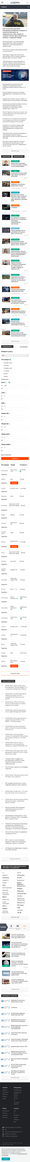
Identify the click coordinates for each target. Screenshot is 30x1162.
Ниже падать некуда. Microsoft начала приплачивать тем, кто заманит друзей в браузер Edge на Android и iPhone (14, 56)
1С (3, 872)
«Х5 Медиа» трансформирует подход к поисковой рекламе (16, 848)
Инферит (20, 888)
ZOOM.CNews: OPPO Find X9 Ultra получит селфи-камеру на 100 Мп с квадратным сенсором (15, 703)
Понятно (5, 1159)
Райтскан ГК (21, 902)
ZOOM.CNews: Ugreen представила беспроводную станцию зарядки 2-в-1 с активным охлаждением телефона (16, 687)
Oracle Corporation (5, 902)
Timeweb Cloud (8, 363)
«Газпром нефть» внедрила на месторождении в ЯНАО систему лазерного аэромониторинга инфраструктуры (14, 761)
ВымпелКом (20, 880)
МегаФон (19, 896)
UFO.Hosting (20, 875)
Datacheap (5, 877)
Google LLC (5, 880)
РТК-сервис (20, 905)
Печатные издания (16, 1103)
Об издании (5, 1111)
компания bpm (21, 893)
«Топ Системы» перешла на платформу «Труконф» (16, 767)
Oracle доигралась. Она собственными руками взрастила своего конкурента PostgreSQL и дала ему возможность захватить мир (13, 44)
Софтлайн (20, 910)
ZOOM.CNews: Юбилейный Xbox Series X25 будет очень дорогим (16, 775)
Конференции (18, 1090)
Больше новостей (15, 859)
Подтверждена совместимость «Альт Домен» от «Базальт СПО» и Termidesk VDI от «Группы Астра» (16, 817)
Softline (6, 376)
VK (14, 1113)
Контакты (5, 1117)
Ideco (4, 885)
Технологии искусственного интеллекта (19, 1033)
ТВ (14, 1100)
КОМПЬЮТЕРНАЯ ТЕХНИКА (18, 929)
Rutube (16, 1117)
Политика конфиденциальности (13, 1131)
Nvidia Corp (5, 899)
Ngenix (4, 897)
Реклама (4, 1113)
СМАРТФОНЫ (11, 928)
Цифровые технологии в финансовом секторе (18, 1001)
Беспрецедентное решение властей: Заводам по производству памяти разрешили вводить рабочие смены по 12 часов (14, 86)
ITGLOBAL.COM (8, 368)
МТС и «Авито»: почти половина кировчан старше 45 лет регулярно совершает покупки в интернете (15, 841)
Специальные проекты (17, 1092)
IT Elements (14, 1007)
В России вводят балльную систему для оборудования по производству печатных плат (14, 94)
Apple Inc (5, 875)
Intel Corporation (7, 887)
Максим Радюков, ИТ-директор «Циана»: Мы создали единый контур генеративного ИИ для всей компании (15, 113)
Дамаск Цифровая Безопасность (21, 884)
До (2, 388)
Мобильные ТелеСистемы (21, 899)
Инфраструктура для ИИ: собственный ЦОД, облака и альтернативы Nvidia (19, 1053)
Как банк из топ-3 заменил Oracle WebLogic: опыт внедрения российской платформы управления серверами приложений (15, 120)
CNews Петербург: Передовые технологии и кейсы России (19, 1040)
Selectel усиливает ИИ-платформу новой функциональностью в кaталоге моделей (15, 809)
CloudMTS (6, 365)
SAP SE (19, 872)
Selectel (6, 373)
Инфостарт (20, 891)
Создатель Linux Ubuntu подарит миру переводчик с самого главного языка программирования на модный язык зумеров (13, 127)
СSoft (18, 907)
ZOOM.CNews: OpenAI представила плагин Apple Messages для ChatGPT (15, 710)
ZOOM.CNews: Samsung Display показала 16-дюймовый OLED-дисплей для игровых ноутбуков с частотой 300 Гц (16, 737)
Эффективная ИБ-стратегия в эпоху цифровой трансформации (19, 1027)
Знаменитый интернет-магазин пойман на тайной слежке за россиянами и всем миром (15, 99)
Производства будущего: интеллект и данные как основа (18, 1072)
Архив (4, 1098)
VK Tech (19, 877)
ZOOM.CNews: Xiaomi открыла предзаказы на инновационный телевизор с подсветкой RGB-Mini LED (16, 744)
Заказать (14, 483)
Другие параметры (6, 454)
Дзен (15, 1121)
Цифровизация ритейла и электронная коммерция (18, 1020)
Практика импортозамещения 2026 (19, 1059)
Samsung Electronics (5, 911)
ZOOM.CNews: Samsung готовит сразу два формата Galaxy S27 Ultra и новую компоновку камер (16, 752)
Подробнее (4, 474)
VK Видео (16, 1115)
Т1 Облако (6, 371)
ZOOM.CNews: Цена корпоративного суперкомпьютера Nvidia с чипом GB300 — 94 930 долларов (16, 719)
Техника (16, 1098)
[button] (27, 3)
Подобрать (15, 458)
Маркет (16, 1096)
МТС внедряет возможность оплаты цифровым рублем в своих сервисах (16, 784)
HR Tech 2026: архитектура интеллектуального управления (18, 1066)
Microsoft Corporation (5, 893)
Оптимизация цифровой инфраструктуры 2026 (18, 1014)
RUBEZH (4, 908)
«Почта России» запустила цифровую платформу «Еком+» (16, 832)
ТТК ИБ (19, 912)
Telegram (16, 1119)
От (2, 385)
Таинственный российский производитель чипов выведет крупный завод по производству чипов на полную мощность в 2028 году (15, 136)
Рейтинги (5, 1094)
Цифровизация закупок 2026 (19, 1046)
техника (3, 927)
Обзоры (4, 1096)
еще (24, 928)
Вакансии (5, 1115)
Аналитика (5, 1092)
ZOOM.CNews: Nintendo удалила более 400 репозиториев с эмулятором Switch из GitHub (16, 801)
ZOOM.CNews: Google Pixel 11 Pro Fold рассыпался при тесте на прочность (16, 792)
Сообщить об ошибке (10, 1134)
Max (15, 1111)
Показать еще (15, 341)
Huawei (4, 882)
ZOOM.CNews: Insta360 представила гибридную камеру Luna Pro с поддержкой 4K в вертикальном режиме (15, 696)
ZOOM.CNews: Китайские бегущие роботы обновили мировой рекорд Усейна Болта (15, 727)
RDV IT (4, 906)
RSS (6, 1129)
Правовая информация (11, 1136)
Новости (4, 1090)
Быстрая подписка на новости (13, 1127)
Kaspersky (5, 890)
